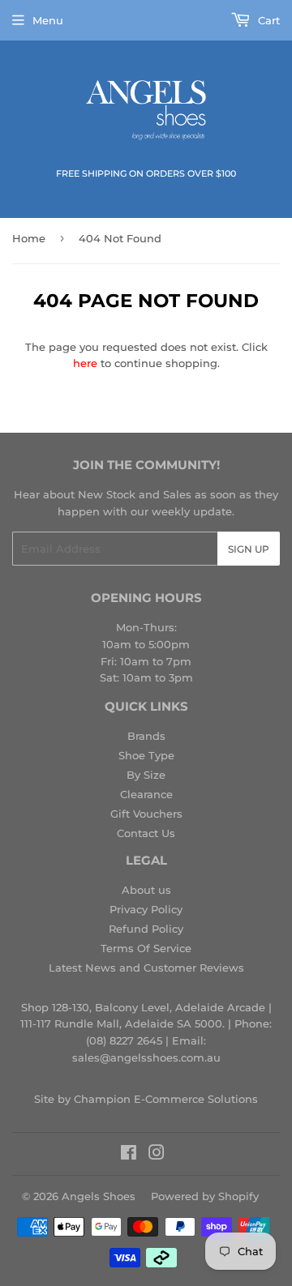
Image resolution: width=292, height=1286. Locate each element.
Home (28, 238)
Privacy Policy (146, 909)
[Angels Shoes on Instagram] (156, 1154)
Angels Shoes (98, 1196)
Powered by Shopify (205, 1196)
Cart (267, 20)
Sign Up (248, 549)
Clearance (146, 794)
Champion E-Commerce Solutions (166, 1098)
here (85, 363)
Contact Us (146, 833)
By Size (146, 774)
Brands (146, 735)
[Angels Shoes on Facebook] (128, 1154)
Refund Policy (146, 928)
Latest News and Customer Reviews (146, 967)
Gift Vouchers (146, 813)
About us (146, 889)
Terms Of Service (146, 948)
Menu (47, 20)
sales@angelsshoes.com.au (146, 1057)
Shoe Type (146, 755)
